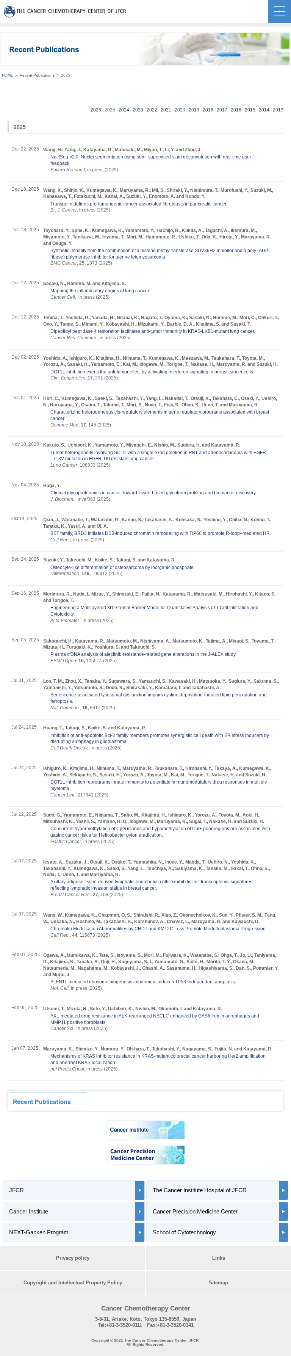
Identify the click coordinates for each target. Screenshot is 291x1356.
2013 (278, 110)
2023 (138, 110)
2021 (166, 110)
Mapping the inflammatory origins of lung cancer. (100, 290)
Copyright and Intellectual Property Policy (72, 1282)
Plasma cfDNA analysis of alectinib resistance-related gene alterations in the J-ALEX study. (143, 654)
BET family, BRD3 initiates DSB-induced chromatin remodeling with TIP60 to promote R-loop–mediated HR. (160, 533)
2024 (124, 110)
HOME (7, 75)
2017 (222, 110)
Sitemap (218, 1282)
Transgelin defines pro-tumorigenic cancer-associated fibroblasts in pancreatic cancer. (138, 204)
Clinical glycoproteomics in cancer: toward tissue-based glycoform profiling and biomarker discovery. (153, 492)
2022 (152, 110)
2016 (236, 110)
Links (218, 1258)
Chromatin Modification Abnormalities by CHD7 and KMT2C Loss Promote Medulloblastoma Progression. (158, 928)
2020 (180, 110)
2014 (264, 110)
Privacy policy (72, 1258)
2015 (250, 110)
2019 (194, 110)
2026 (96, 110)
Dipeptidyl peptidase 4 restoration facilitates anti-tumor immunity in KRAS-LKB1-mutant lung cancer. (152, 331)
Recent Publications (37, 75)
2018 (208, 110)
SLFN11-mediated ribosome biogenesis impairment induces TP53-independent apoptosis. (143, 981)
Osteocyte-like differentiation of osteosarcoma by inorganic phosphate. (122, 567)
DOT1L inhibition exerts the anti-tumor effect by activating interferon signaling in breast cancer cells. (152, 372)
